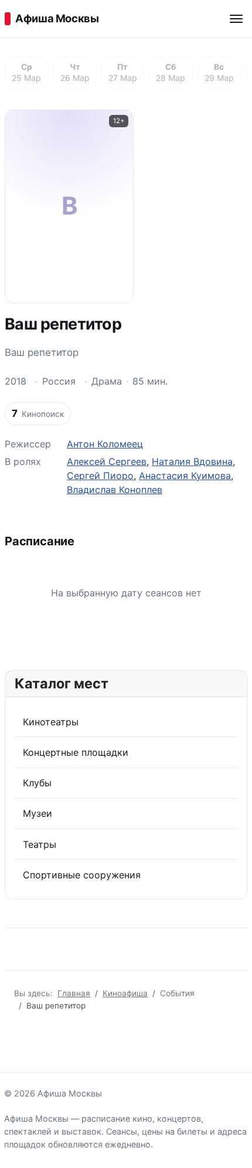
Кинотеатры (51, 722)
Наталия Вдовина (192, 461)
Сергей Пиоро (100, 475)
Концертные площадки (75, 752)
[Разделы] (236, 19)
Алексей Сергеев (107, 461)
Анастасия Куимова (185, 475)
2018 (15, 381)
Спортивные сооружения (82, 875)
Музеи (37, 813)
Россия (59, 381)
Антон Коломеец (105, 444)
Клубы (37, 783)
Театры (39, 844)
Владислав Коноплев (114, 489)
